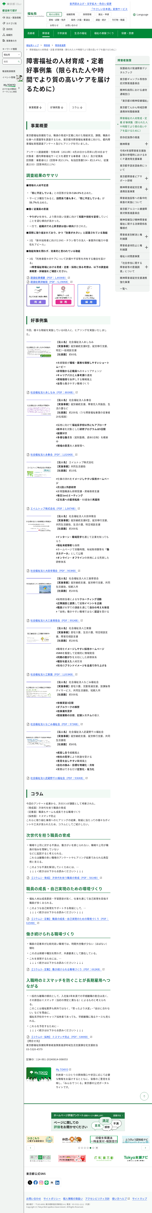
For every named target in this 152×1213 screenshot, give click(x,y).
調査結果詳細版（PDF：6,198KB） (50, 282)
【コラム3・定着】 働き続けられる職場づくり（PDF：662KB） (66, 969)
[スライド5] (82, 1148)
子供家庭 (62, 33)
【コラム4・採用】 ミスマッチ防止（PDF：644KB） (59, 1037)
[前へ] (30, 1147)
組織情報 (70, 14)
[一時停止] (96, 1147)
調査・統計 (101, 19)
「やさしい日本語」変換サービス (109, 9)
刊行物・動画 (118, 19)
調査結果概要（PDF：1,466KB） (48, 277)
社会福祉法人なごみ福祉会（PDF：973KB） (55, 724)
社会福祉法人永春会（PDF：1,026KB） (52, 454)
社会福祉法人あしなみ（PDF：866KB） (52, 392)
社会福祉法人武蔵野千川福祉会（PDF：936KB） (57, 778)
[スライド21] (93, 1148)
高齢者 (31, 33)
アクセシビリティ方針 (97, 1198)
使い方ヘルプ (119, 1198)
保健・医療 (127, 33)
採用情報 (87, 14)
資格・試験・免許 (57, 19)
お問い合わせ (71, 25)
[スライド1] (79, 1148)
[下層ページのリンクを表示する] (146, 144)
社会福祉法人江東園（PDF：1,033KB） (52, 674)
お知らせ (54, 25)
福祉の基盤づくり (104, 33)
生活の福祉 (80, 33)
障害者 (46, 33)
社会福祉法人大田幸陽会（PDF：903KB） (53, 570)
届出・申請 (103, 14)
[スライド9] (85, 1148)
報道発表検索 (8, 71)
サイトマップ (139, 1198)
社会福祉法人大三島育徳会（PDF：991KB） (55, 620)
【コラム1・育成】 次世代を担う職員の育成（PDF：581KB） (64, 877)
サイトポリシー (52, 1198)
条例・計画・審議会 (80, 19)
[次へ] (145, 1147)
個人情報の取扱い (73, 1198)
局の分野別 (54, 14)
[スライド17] (90, 1148)
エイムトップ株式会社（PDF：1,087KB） (53, 508)
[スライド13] (87, 1148)
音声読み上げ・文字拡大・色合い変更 (91, 3)
